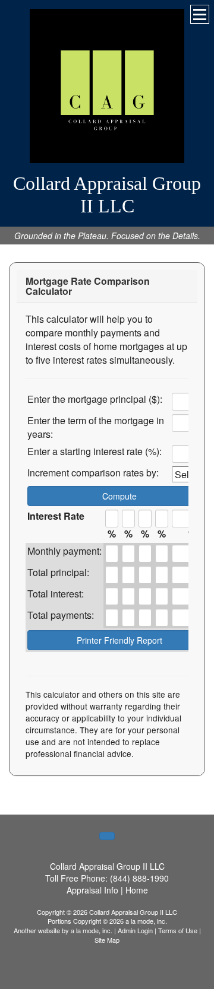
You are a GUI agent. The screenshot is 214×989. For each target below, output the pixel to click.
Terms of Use (177, 930)
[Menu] (199, 14)
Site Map (107, 940)
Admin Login (135, 930)
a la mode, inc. (91, 930)
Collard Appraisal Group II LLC (107, 195)
